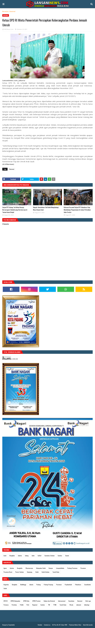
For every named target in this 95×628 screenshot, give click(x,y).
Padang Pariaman (72, 568)
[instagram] (29, 289)
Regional (34, 605)
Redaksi (40, 625)
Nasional (12, 11)
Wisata (71, 605)
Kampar (51, 568)
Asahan (12, 568)
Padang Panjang (48, 585)
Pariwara (6, 605)
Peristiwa (14, 605)
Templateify (11, 625)
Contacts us (47, 625)
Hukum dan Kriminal (49, 601)
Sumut (67, 556)
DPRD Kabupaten (15, 601)
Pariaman (59, 585)
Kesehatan (71, 601)
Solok (36, 572)
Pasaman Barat (8, 572)
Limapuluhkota (60, 568)
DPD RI (6, 601)
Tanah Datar (55, 572)
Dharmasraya (29, 568)
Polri (28, 605)
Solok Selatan (45, 572)
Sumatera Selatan (49, 556)
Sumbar (60, 556)
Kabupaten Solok (41, 568)
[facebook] (11, 289)
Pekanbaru (78, 585)
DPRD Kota (26, 601)
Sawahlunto (87, 585)
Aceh (5, 556)
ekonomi (78, 605)
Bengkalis (19, 568)
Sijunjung (29, 572)
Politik (21, 605)
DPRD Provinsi (36, 601)
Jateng (26, 556)
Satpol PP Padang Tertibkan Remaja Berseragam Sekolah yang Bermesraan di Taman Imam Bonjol (14, 209)
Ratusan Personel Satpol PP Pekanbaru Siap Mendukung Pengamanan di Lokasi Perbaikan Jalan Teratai (77, 209)
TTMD (54, 605)
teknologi (86, 605)
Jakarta (20, 556)
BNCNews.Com (8, 29)
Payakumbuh (68, 585)
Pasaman (83, 568)
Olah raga (88, 601)
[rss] (84, 289)
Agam (5, 568)
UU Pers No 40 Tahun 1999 (59, 625)
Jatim (33, 556)
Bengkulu (12, 556)
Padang (38, 585)
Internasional (61, 601)
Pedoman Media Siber (75, 625)
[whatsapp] (65, 289)
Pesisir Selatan (19, 572)
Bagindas (6, 585)
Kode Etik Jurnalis (88, 625)
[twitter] (47, 289)
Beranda (5, 11)
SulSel (39, 556)
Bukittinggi (23, 585)
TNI (49, 605)
